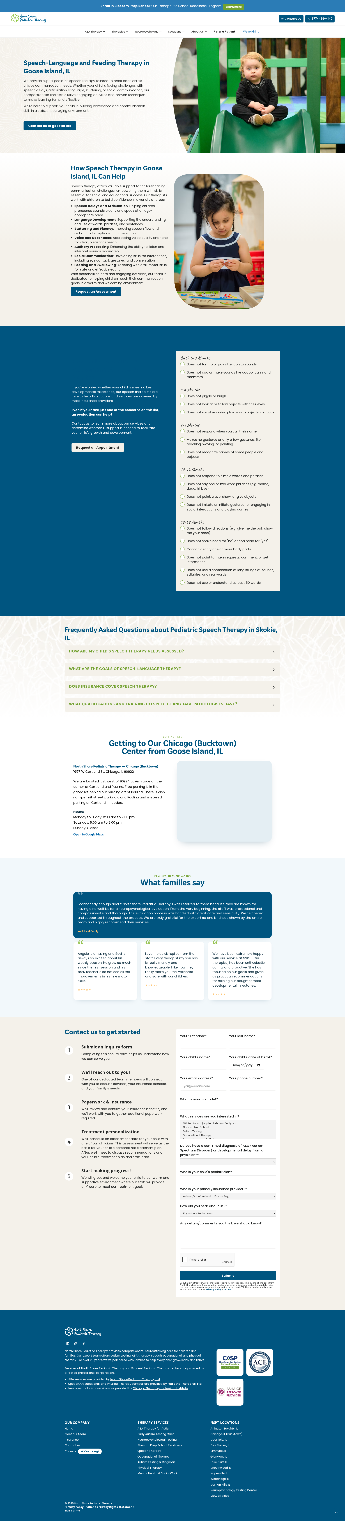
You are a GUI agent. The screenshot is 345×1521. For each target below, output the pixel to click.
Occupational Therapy (153, 1456)
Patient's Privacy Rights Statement (110, 1507)
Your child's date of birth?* (250, 1057)
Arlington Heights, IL (224, 1428)
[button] (94, 31)
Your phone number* (246, 1078)
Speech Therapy (149, 1451)
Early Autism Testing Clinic (155, 1434)
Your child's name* (195, 1057)
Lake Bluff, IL (218, 1462)
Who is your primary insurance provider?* (213, 1189)
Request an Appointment (97, 447)
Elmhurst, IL (218, 1451)
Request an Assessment (95, 291)
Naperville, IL (219, 1473)
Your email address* (196, 1078)
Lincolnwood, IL (220, 1468)
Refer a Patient (224, 31)
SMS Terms (72, 1510)
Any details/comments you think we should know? (221, 1223)
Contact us (72, 1445)
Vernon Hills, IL (220, 1485)
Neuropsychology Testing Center (233, 1490)
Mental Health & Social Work (157, 1473)
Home (69, 1428)
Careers (70, 1451)
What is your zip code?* (199, 1099)
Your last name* (242, 1036)
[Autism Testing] (228, 1131)
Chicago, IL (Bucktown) (226, 1434)
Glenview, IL (218, 1456)
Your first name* (193, 1036)
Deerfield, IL (218, 1440)
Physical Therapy (149, 1468)
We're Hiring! (251, 31)
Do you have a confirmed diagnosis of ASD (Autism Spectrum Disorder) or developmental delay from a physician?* (221, 1150)
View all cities (219, 1496)
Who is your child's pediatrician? (206, 1172)
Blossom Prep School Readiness (159, 1445)
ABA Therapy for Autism (154, 1428)
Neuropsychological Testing (157, 1440)
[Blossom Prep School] (228, 1128)
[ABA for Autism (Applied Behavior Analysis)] (228, 1124)
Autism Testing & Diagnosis (156, 1462)
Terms (227, 1289)
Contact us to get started (50, 125)
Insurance (72, 1440)
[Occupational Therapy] (228, 1135)
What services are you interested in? (209, 1116)
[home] (28, 19)
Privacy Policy (213, 1289)
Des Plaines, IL (220, 1445)
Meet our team (75, 1434)
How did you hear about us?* (203, 1206)
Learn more (234, 7)
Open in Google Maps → (90, 835)
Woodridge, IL (219, 1479)
